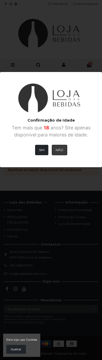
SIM (41, 150)
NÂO (59, 150)
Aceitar (16, 349)
